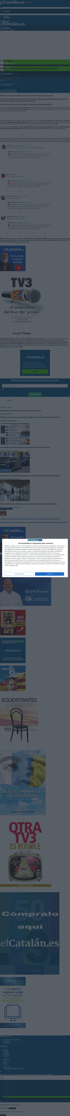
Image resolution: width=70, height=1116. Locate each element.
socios (20, 545)
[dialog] (35, 558)
